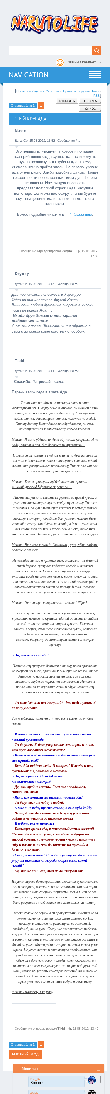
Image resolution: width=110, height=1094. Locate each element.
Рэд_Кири (37, 1079)
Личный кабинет (81, 62)
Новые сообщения (30, 91)
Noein (20, 130)
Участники (53, 91)
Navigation (28, 74)
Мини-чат (27, 1069)
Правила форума (76, 91)
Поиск (95, 91)
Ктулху (22, 273)
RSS (96, 95)
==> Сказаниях (78, 214)
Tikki (19, 360)
